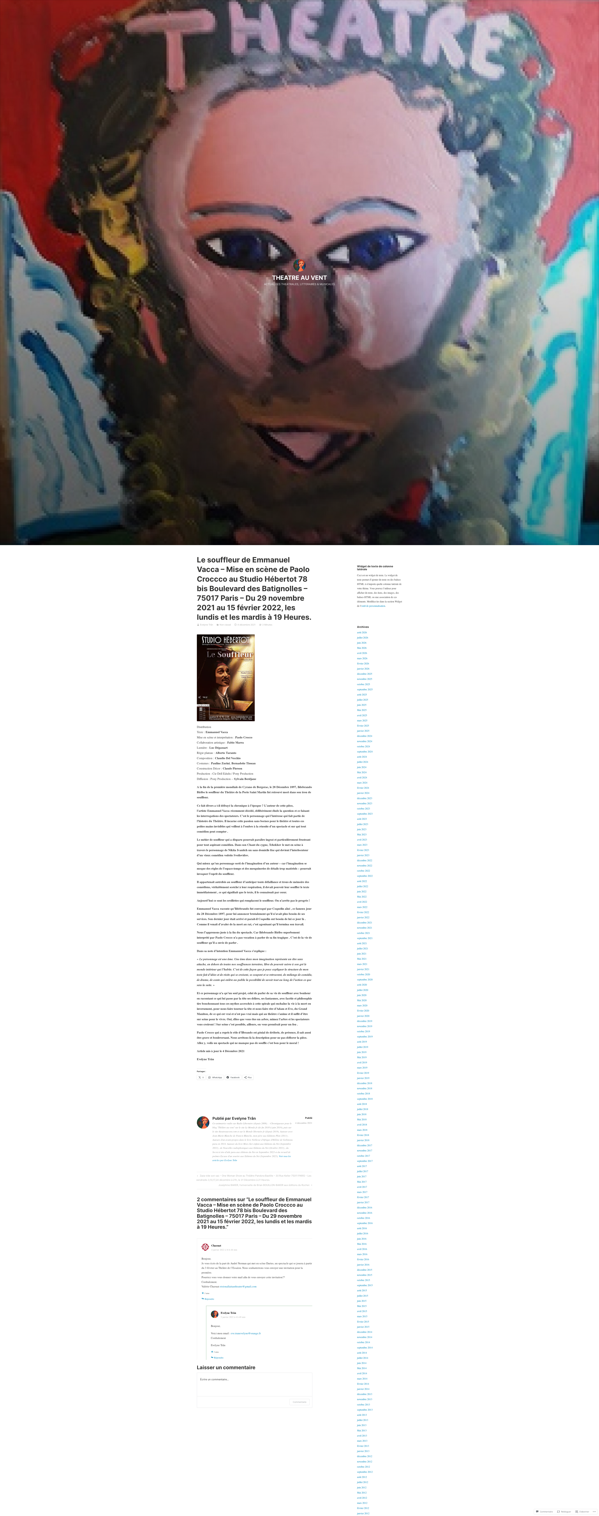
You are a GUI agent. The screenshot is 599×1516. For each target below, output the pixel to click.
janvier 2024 (363, 792)
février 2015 (363, 1321)
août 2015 (362, 1290)
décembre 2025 (364, 673)
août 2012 (362, 1477)
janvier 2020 (363, 1015)
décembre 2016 (364, 1207)
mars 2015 (362, 1316)
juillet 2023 (362, 824)
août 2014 (362, 1352)
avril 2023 (362, 839)
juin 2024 (361, 767)
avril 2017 (362, 1186)
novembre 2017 (364, 1150)
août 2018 (362, 1103)
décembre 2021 (364, 922)
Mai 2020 (362, 1000)
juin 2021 (361, 953)
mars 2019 (362, 1067)
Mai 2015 (362, 1306)
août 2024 (362, 756)
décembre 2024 (364, 735)
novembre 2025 (364, 678)
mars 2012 (362, 1502)
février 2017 (363, 1197)
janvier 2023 (363, 855)
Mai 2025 (362, 710)
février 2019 (363, 1072)
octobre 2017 (363, 1155)
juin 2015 (361, 1300)
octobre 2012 (363, 1466)
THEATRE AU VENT (299, 277)
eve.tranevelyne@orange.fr (246, 1333)
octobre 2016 (363, 1217)
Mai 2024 (362, 772)
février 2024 (363, 787)
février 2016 (363, 1259)
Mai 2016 (362, 1243)
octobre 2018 (363, 1093)
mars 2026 (362, 658)
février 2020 (363, 1010)
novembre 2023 (364, 803)
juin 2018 (361, 1114)
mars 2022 (362, 907)
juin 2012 (361, 1487)
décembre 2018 (364, 1083)
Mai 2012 (362, 1492)
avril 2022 (362, 901)
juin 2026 (361, 642)
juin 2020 (361, 995)
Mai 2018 (362, 1119)
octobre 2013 (363, 1404)
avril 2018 (362, 1124)
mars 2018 (362, 1129)
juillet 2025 (362, 699)
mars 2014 (362, 1378)
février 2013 (363, 1445)
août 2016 (362, 1228)
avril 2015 (362, 1311)
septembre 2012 (365, 1471)
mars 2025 (362, 720)
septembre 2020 (365, 979)
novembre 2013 (364, 1399)
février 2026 (363, 663)
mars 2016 (362, 1254)
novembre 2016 (364, 1212)
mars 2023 (362, 844)
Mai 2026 (362, 647)
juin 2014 (361, 1363)
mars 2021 (362, 964)
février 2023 (363, 850)
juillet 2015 (362, 1295)
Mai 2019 (362, 1057)
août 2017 (362, 1166)
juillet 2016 (362, 1233)
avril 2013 (362, 1435)
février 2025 (363, 725)
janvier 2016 (363, 1264)
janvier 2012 (363, 1513)
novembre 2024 (364, 741)
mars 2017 (362, 1192)
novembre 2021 (364, 927)
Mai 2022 (362, 896)
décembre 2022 (364, 860)
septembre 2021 (365, 938)
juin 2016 (361, 1238)
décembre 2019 (364, 1021)
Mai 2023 (362, 834)
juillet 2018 (362, 1109)
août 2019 (362, 1041)
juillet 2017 (362, 1171)
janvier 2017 (363, 1202)
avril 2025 (362, 715)
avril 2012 (362, 1497)
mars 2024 (362, 782)
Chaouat (216, 1245)
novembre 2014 (364, 1337)
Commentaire (299, 1402)
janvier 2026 (363, 668)
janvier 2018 (363, 1140)
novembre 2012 (364, 1461)
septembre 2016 (365, 1223)
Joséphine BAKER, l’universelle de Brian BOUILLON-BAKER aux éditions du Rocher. (264, 1185)
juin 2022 (361, 891)
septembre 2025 (365, 689)
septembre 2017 (365, 1160)
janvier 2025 (363, 730)
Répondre (209, 1298)
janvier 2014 (363, 1388)
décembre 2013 (364, 1394)
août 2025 (362, 694)
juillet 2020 (362, 990)
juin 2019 (361, 1052)
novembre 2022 (364, 865)
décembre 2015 (364, 1269)
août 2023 (362, 818)
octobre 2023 (363, 808)
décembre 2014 (364, 1331)
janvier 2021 (363, 969)
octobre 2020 (363, 974)
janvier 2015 (363, 1326)
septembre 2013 (365, 1409)
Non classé (225, 624)
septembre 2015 (365, 1285)
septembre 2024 (365, 751)
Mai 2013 (362, 1430)
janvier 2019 (363, 1078)
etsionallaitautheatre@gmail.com (238, 1286)
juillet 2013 (362, 1420)
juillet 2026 (362, 637)
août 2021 (362, 943)
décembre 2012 (364, 1456)
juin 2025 (361, 704)
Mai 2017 (362, 1181)
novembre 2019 (364, 1026)
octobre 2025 (363, 684)
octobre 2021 (363, 933)
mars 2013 (362, 1440)
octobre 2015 (363, 1280)
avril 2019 (362, 1062)
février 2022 (363, 912)
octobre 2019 (363, 1031)
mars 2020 (362, 1005)
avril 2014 (362, 1373)
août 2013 (362, 1414)
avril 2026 (362, 653)
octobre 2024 (363, 746)
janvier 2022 (363, 917)
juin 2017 (361, 1176)
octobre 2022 (363, 870)
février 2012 (363, 1508)
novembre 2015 (364, 1274)
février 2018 (363, 1135)
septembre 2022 (365, 875)
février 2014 (363, 1383)
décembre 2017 (364, 1145)
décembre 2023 (364, 798)
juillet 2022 (362, 886)
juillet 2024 (362, 761)
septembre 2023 (365, 813)
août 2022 (362, 881)
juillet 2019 (362, 1047)
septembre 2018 (365, 1098)
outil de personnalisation (373, 605)
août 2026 (362, 632)
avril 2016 (362, 1249)
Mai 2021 (362, 958)
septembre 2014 (365, 1347)
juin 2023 (361, 829)
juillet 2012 (362, 1482)
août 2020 (362, 984)
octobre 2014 (363, 1342)
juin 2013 (361, 1425)
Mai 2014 (362, 1368)
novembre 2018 (364, 1088)
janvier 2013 (363, 1451)
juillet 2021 (362, 948)
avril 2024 (362, 777)
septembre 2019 (365, 1036)
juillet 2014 (362, 1357)
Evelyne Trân (206, 624)
